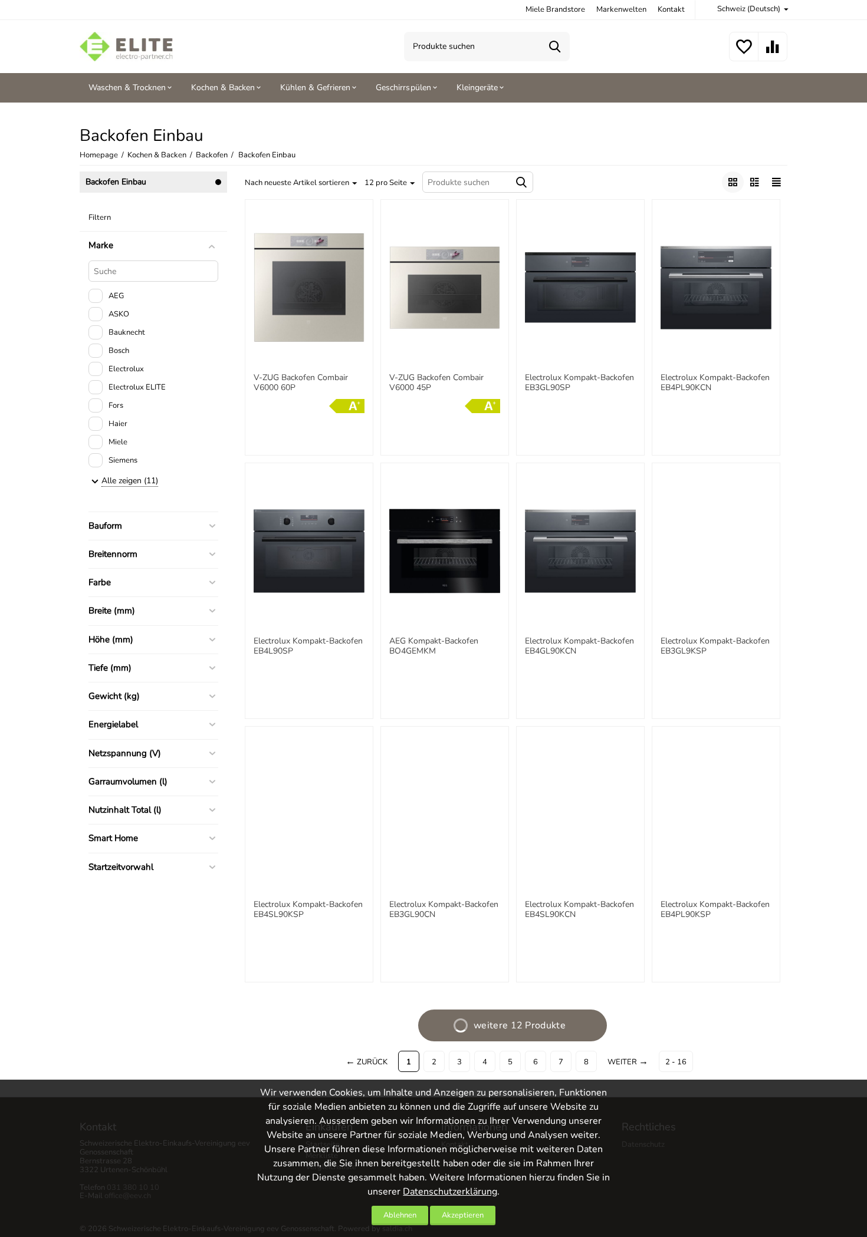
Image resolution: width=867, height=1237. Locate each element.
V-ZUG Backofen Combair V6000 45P (436, 383)
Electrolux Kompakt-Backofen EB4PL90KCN (715, 383)
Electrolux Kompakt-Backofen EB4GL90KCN (579, 646)
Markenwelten (621, 9)
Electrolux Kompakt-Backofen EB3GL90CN (443, 910)
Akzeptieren (463, 1215)
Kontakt (671, 9)
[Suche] (555, 46)
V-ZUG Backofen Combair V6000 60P (301, 383)
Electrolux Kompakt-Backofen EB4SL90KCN (579, 910)
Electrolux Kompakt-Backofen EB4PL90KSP (715, 910)
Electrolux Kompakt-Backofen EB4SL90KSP (308, 910)
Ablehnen (399, 1215)
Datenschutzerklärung (450, 1191)
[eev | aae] (126, 46)
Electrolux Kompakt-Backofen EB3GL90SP (579, 383)
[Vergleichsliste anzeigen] (772, 53)
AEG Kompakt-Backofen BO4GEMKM (433, 646)
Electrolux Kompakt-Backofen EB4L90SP (308, 646)
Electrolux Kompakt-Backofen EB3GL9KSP (715, 646)
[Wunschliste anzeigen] (743, 53)
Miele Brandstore (555, 9)
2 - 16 (676, 1062)
